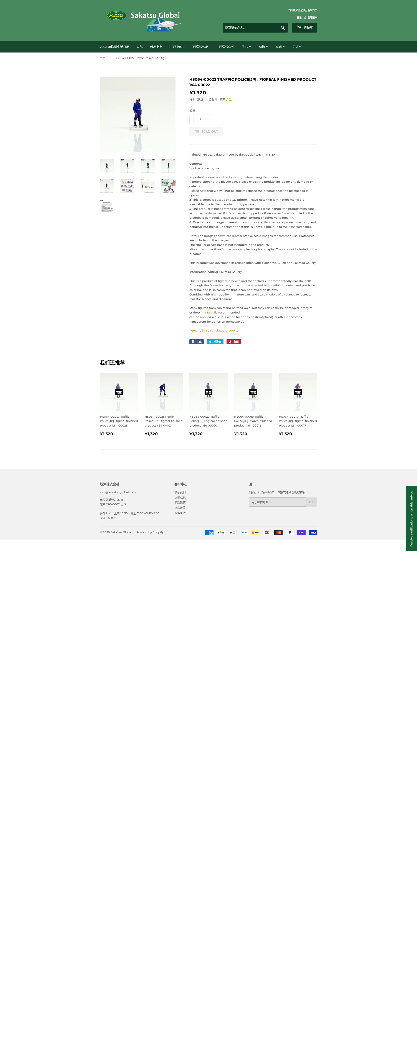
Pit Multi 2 (207, 312)
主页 (103, 58)
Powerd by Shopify (150, 532)
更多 (296, 47)
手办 (245, 47)
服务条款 (180, 513)
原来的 (178, 47)
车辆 (279, 47)
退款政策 (180, 502)
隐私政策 (180, 507)
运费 (228, 99)
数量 (192, 111)
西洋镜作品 (201, 47)
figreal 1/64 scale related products (213, 330)
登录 (299, 17)
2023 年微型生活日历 (114, 47)
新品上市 (156, 47)
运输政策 (180, 497)
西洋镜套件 (226, 47)
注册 (311, 502)
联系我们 (180, 492)
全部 (140, 47)
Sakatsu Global (121, 532)
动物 (262, 47)
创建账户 (312, 17)
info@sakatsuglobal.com (118, 492)
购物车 (308, 28)
